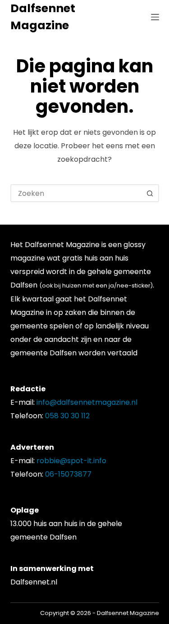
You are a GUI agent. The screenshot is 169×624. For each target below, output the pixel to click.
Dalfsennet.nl (33, 582)
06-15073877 (68, 474)
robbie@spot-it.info (71, 461)
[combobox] (76, 193)
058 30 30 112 (67, 416)
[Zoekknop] (150, 193)
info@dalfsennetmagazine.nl (87, 402)
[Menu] (155, 17)
